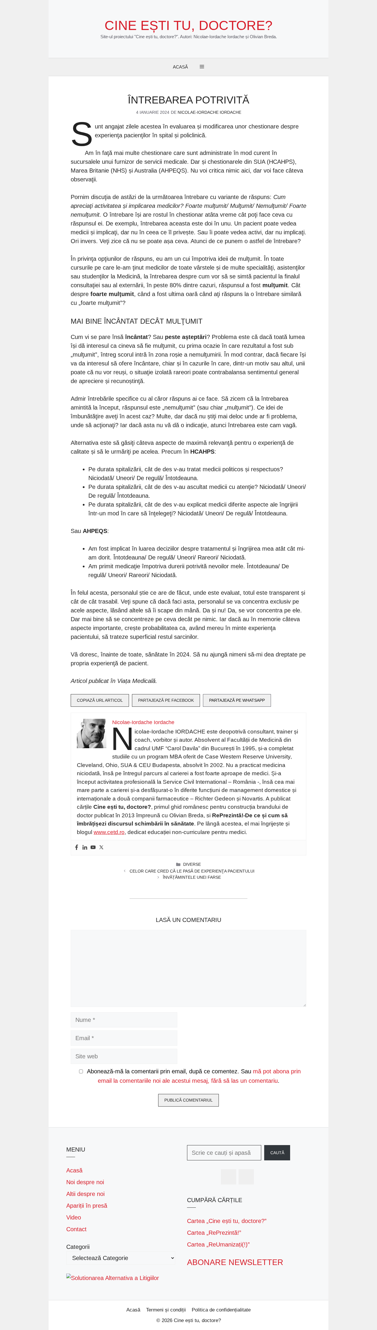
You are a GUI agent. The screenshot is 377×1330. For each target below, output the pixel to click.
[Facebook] (76, 848)
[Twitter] (101, 848)
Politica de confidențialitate (221, 1310)
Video (73, 1217)
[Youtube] (93, 848)
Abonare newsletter (235, 1262)
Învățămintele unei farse (192, 877)
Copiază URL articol (100, 700)
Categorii (78, 1247)
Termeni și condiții (166, 1310)
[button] (202, 67)
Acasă (180, 66)
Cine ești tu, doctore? (188, 25)
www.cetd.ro (109, 832)
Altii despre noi (85, 1194)
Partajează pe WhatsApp (237, 700)
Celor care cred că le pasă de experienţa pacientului (192, 871)
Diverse (192, 864)
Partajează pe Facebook (166, 700)
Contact (76, 1229)
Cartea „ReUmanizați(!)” (218, 1244)
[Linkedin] (84, 848)
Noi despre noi (85, 1182)
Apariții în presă (86, 1205)
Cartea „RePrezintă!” (214, 1232)
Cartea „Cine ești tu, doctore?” (227, 1221)
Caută (277, 1152)
